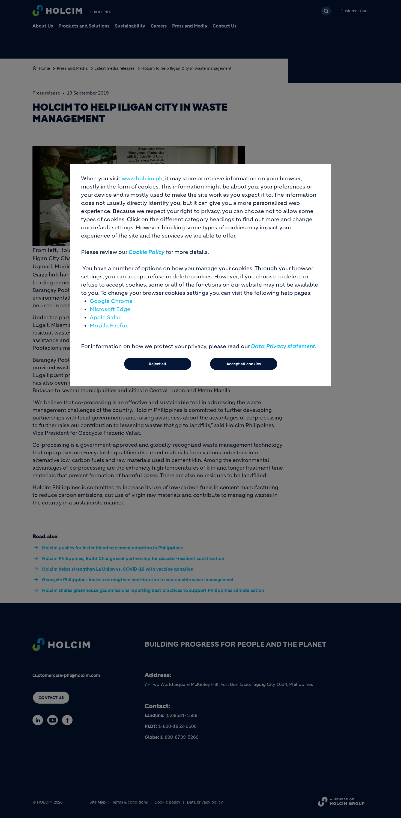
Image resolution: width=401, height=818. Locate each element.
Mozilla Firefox (109, 325)
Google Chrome (111, 301)
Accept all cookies (243, 363)
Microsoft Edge (110, 309)
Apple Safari (106, 317)
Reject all (157, 363)
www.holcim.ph (142, 178)
